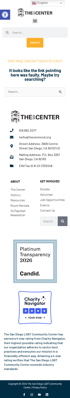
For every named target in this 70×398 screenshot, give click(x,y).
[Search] (62, 221)
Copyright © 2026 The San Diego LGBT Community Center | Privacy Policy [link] (35, 385)
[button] (35, 21)
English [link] (42, 2)
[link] (5, 15)
